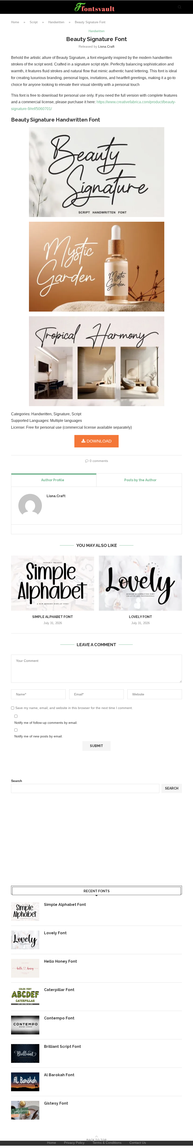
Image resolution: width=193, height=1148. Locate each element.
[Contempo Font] (25, 1025)
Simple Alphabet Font (52, 617)
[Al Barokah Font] (25, 1081)
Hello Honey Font (60, 961)
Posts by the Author (140, 480)
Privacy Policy (74, 1142)
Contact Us (137, 1142)
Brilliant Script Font (62, 1046)
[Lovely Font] (140, 583)
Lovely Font (140, 617)
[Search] (179, 7)
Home (15, 22)
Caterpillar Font (59, 990)
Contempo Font (59, 1018)
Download (99, 441)
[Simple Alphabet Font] (52, 583)
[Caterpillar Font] (25, 996)
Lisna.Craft (106, 46)
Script (34, 22)
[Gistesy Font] (25, 1110)
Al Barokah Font (59, 1075)
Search (16, 781)
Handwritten (56, 22)
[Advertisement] (96, 840)
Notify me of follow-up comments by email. (45, 723)
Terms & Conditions (106, 1142)
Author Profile (52, 480)
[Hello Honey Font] (25, 968)
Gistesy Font (56, 1103)
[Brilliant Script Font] (25, 1053)
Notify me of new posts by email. (38, 736)
